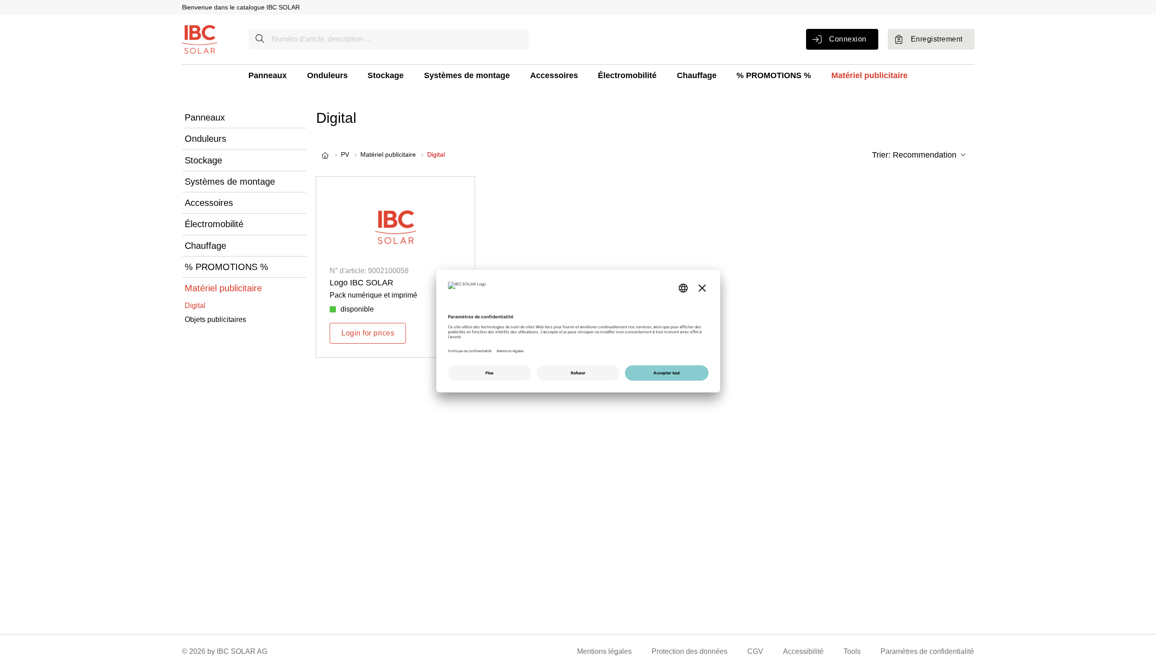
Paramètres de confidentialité (927, 651)
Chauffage (697, 75)
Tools (852, 651)
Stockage (386, 75)
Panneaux (267, 75)
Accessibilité (803, 651)
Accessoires (554, 75)
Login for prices (367, 333)
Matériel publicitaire (869, 75)
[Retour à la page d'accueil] (199, 38)
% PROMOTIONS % (773, 75)
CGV (755, 651)
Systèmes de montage (467, 75)
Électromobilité (627, 75)
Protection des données (689, 651)
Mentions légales (604, 651)
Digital (195, 305)
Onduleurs (327, 75)
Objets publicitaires (215, 319)
